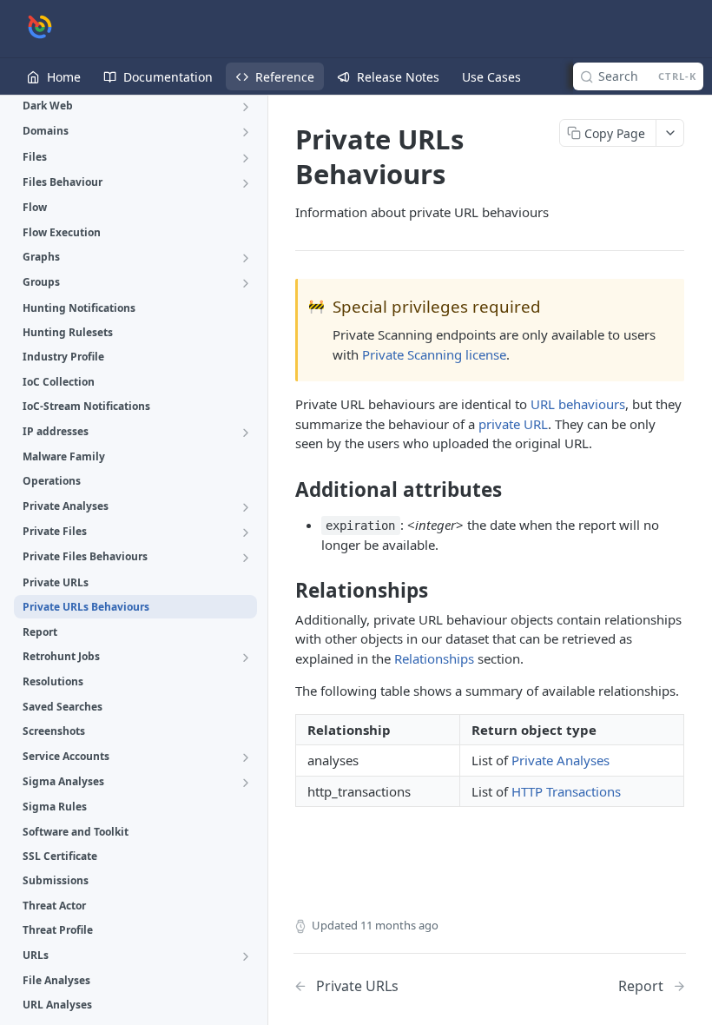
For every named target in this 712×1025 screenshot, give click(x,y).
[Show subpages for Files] (246, 158)
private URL (513, 424)
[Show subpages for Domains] (246, 132)
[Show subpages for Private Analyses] (246, 507)
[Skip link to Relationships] (283, 590)
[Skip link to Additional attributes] (283, 489)
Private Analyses (560, 760)
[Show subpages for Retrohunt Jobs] (246, 658)
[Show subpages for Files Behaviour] (246, 183)
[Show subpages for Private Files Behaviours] (246, 558)
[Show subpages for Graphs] (246, 258)
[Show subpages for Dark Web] (246, 107)
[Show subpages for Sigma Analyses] (246, 783)
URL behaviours (578, 404)
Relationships (434, 658)
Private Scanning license (434, 354)
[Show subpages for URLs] (246, 956)
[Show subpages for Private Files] (246, 532)
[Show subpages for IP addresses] (246, 433)
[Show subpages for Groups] (246, 283)
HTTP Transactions (566, 791)
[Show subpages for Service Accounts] (246, 757)
